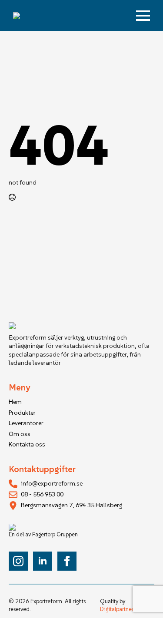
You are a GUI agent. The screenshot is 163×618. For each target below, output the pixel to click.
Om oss (19, 434)
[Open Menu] (143, 16)
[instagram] (18, 561)
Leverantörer (26, 423)
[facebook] (67, 561)
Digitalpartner (116, 609)
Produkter (22, 412)
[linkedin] (42, 561)
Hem (15, 402)
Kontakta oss (27, 444)
